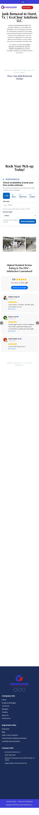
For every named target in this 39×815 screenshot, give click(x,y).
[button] (7, 245)
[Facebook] (29, 2)
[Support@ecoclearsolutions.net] (6, 2)
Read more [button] (9, 340)
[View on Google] (2, 349)
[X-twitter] (34, 2)
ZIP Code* (6, 201)
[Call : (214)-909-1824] (2, 2)
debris (9, 39)
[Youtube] (37, 2)
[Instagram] (31, 2)
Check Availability (28, 221)
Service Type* (8, 212)
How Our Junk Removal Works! (19, 77)
